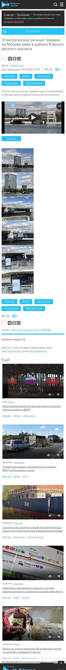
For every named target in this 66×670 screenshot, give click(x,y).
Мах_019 (19, 523)
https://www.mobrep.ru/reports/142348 (31, 329)
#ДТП (25, 476)
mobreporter (17, 65)
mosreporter (19, 462)
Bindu (11, 402)
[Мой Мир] (19, 59)
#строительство (35, 537)
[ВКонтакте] (10, 59)
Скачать (11, 138)
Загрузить (33, 31)
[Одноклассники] (14, 59)
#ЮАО (25, 76)
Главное (9, 14)
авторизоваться (38, 351)
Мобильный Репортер (10, 4)
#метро (25, 597)
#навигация (11, 83)
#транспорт (43, 76)
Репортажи (23, 14)
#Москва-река (34, 83)
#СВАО (17, 415)
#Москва (9, 76)
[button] (33, 117)
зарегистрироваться (13, 351)
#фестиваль (29, 415)
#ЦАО (17, 597)
